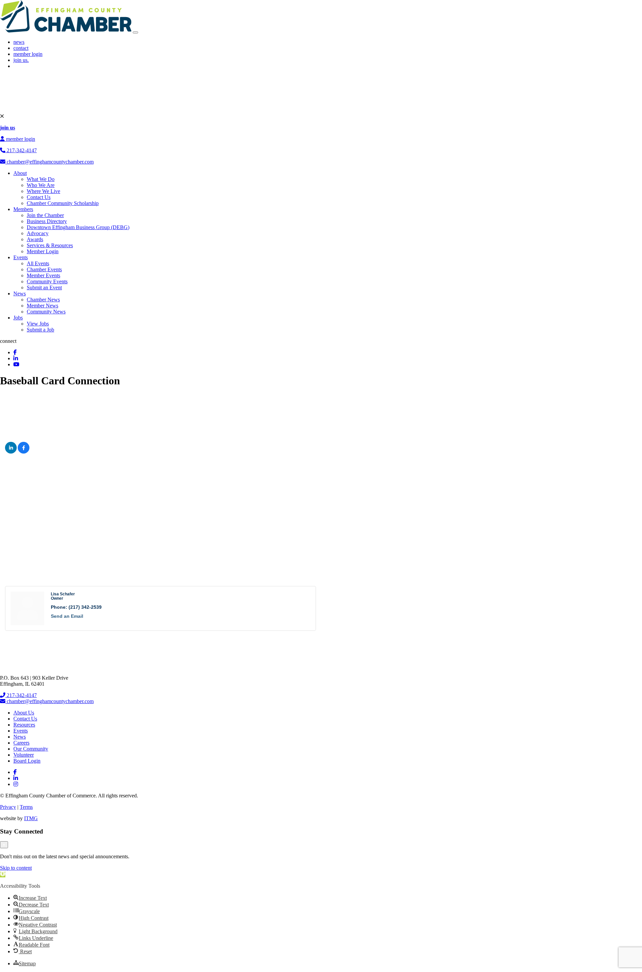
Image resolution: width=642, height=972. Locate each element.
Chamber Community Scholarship (63, 203)
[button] (2, 874)
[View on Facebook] (23, 452)
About (20, 173)
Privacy (8, 807)
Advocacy (37, 233)
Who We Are (41, 185)
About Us (23, 712)
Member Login (43, 251)
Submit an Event (44, 287)
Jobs (18, 317)
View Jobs (38, 323)
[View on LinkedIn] (11, 452)
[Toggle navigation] (135, 32)
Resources (24, 724)
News (19, 293)
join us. (21, 60)
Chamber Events (44, 269)
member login (27, 54)
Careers (21, 743)
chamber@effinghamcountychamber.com (49, 162)
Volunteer (23, 755)
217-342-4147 (21, 150)
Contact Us (38, 197)
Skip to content (16, 868)
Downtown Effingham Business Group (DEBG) (78, 227)
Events (20, 257)
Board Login (26, 761)
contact (20, 48)
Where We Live (43, 191)
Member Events (43, 275)
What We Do (41, 179)
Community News (46, 311)
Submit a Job (40, 329)
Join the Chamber (45, 215)
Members (23, 209)
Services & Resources (50, 245)
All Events (38, 263)
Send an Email (67, 616)
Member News (42, 305)
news (18, 42)
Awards (35, 239)
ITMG (31, 818)
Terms (26, 807)
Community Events (47, 281)
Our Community (30, 749)
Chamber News (43, 299)
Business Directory (47, 221)
